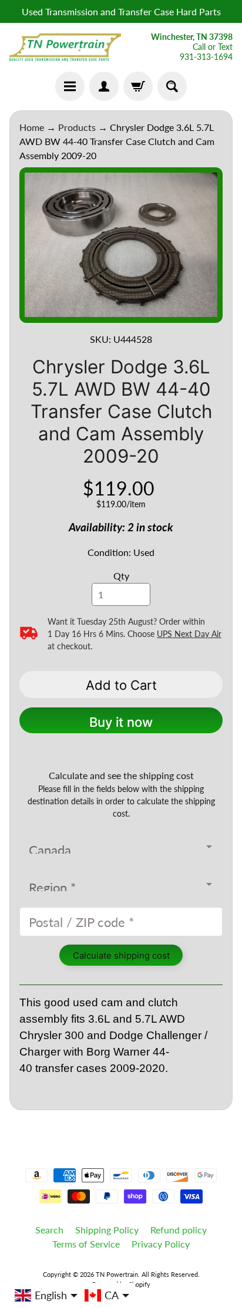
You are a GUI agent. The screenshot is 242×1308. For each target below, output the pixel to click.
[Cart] (138, 86)
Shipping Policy (107, 1229)
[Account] (104, 86)
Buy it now (121, 722)
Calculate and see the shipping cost (121, 775)
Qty (121, 575)
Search (49, 1229)
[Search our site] (172, 86)
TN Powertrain (117, 1274)
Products (77, 127)
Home (31, 127)
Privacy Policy (161, 1243)
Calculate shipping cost (121, 955)
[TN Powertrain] (65, 47)
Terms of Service (86, 1243)
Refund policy (178, 1229)
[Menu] (70, 86)
